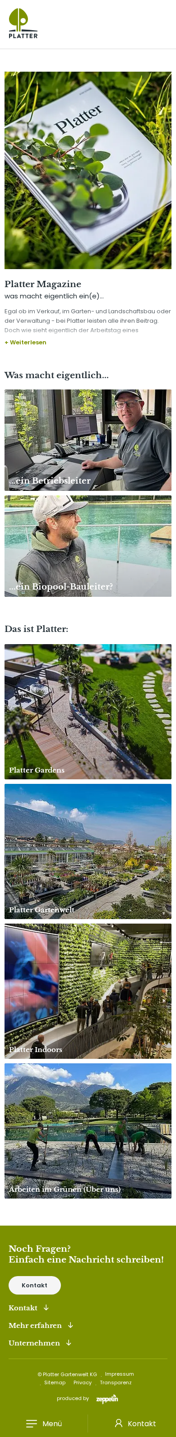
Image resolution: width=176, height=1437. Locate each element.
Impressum (119, 1374)
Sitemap (54, 1382)
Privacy (83, 1382)
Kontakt (142, 1424)
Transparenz (116, 1382)
